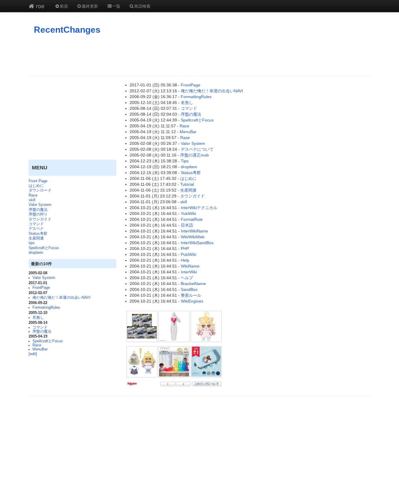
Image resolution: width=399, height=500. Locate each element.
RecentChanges (67, 29)
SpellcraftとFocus (44, 248)
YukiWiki (188, 213)
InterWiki (189, 272)
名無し (38, 317)
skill (32, 200)
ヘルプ (187, 277)
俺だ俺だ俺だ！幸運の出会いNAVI (61, 298)
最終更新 (90, 6)
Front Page (38, 181)
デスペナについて (197, 149)
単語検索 (142, 6)
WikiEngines (192, 301)
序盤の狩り (38, 214)
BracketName (193, 283)
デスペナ (36, 229)
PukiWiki (188, 254)
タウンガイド (40, 219)
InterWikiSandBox (197, 242)
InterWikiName (194, 231)
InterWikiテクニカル (199, 207)
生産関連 (36, 238)
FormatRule (192, 219)
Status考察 (38, 234)
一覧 (116, 6)
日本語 (187, 225)
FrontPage (41, 288)
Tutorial (187, 184)
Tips (184, 161)
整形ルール (191, 295)
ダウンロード (40, 190)
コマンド (36, 224)
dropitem (36, 253)
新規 (64, 6)
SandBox (189, 289)
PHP (185, 248)
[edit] (33, 354)
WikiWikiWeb (192, 237)
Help (185, 260)
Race (33, 195)
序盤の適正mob (194, 155)
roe (39, 5)
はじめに (36, 186)
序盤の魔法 (38, 210)
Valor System (40, 205)
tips (32, 243)
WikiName (190, 266)
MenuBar (40, 349)
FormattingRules (46, 307)
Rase (185, 137)
